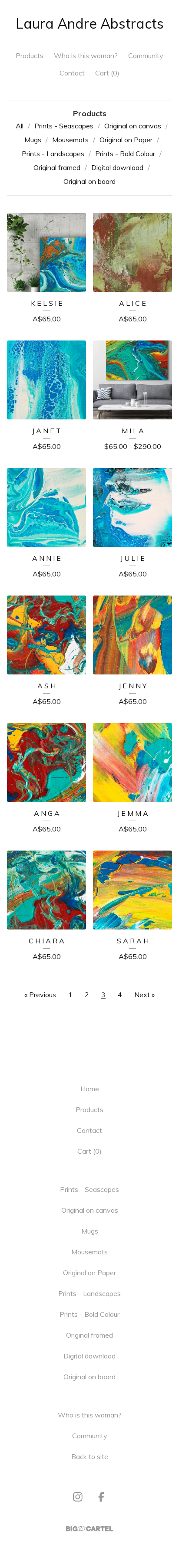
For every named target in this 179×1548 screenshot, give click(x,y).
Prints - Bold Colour (125, 153)
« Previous (40, 994)
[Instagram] (78, 1497)
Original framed (56, 167)
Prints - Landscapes (53, 153)
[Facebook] (101, 1497)
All (19, 125)
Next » (144, 994)
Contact (72, 73)
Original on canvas (132, 125)
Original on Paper (125, 139)
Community (145, 55)
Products (29, 55)
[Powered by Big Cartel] (89, 1528)
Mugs (32, 139)
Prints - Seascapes (63, 125)
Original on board (89, 181)
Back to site (89, 1456)
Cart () (107, 73)
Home (89, 1088)
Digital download (117, 167)
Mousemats (70, 139)
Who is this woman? (86, 55)
